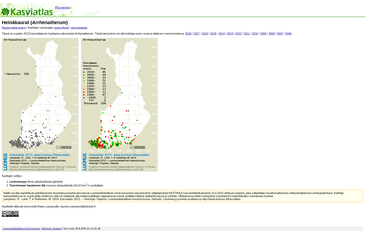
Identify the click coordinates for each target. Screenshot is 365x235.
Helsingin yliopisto (51, 228)
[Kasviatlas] (27, 10)
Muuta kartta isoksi (13, 27)
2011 (247, 33)
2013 (230, 33)
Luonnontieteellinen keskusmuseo (21, 228)
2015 (213, 33)
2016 (205, 33)
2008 (272, 33)
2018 (188, 33)
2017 (197, 33)
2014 (222, 33)
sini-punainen (79, 27)
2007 (280, 33)
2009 (263, 33)
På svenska (62, 7)
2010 (255, 33)
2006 (288, 33)
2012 (238, 33)
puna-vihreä (61, 27)
